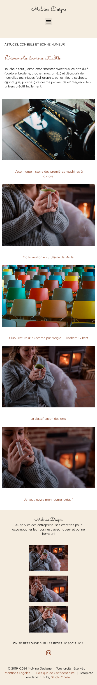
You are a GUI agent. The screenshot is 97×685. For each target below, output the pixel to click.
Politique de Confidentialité (56, 673)
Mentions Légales (17, 673)
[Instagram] (48, 653)
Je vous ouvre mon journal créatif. (48, 500)
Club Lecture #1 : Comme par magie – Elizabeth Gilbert (48, 338)
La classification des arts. (48, 419)
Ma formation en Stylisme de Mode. (48, 257)
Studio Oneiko (61, 677)
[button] (48, 21)
